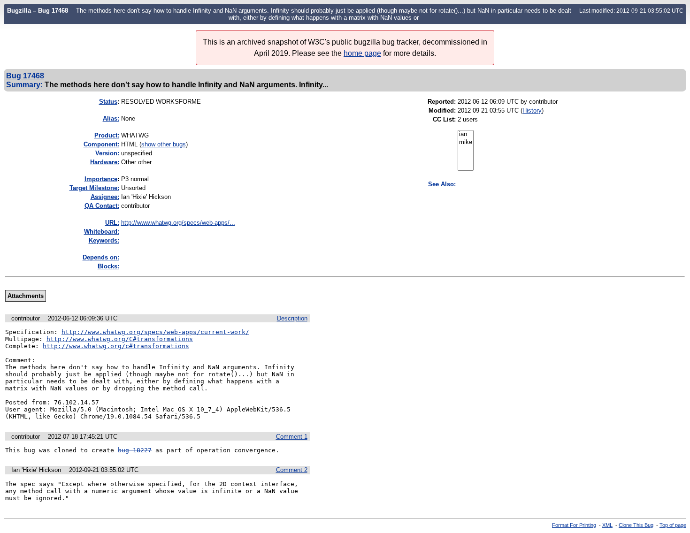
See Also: (442, 184)
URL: (112, 222)
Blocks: (108, 266)
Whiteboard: (101, 231)
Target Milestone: (94, 187)
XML (607, 525)
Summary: (24, 84)
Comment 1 (291, 436)
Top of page (672, 525)
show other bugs (163, 144)
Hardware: (104, 162)
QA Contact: (101, 205)
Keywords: (104, 240)
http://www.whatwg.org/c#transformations (116, 346)
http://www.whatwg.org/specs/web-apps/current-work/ (155, 331)
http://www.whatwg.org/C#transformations (119, 339)
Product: (106, 135)
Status (108, 101)
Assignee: (105, 196)
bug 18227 (135, 450)
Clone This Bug (636, 525)
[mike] (465, 142)
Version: (107, 153)
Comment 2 (291, 469)
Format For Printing (574, 525)
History (532, 110)
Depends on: (101, 257)
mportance (100, 179)
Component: (101, 144)
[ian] (465, 134)
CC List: (444, 119)
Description (292, 318)
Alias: (111, 118)
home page (362, 53)
